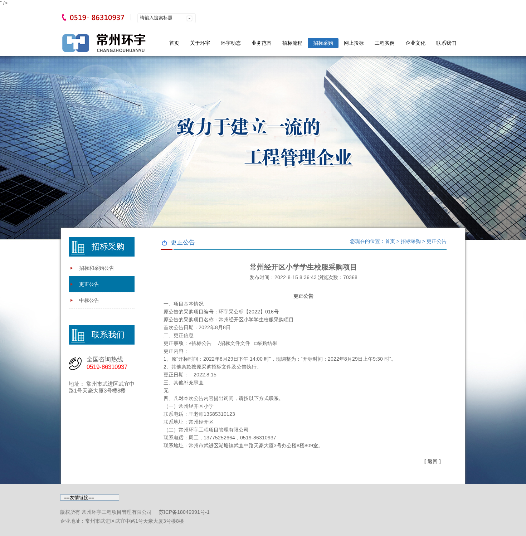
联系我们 (446, 43)
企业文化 (415, 43)
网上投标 (354, 43)
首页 (174, 43)
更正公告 (89, 284)
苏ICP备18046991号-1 (184, 512)
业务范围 (262, 43)
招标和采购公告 (96, 268)
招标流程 (292, 43)
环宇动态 (231, 43)
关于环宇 (200, 43)
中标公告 (89, 300)
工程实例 (385, 43)
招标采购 (323, 43)
